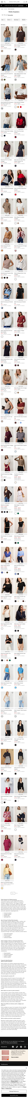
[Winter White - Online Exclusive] (2, 337)
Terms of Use (9, 1088)
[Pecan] (18, 107)
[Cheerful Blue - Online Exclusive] (2, 308)
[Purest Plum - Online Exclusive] (2, 166)
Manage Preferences (14, 1091)
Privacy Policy (14, 1081)
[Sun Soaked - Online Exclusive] (2, 888)
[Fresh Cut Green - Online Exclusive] (18, 513)
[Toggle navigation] (2, 2)
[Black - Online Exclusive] (5, 278)
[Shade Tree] (10, 660)
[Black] (7, 512)
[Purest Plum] (15, 137)
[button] (10, 15)
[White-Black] (2, 744)
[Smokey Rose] (7, 660)
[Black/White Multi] (15, 308)
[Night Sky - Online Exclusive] (2, 108)
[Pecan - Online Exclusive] (2, 51)
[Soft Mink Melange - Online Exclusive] (2, 80)
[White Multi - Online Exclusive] (2, 716)
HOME (2, 8)
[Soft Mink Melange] (2, 223)
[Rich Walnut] (23, 601)
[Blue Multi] (15, 451)
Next (26, 5)
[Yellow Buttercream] (18, 601)
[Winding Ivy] (7, 572)
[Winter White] (15, 107)
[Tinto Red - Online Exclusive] (15, 365)
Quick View (7, 43)
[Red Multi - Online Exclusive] (15, 194)
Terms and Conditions (12, 1042)
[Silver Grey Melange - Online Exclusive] (15, 80)
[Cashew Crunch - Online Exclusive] (18, 393)
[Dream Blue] (2, 572)
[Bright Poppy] (21, 107)
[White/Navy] (18, 482)
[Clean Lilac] (2, 831)
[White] (21, 601)
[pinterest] (22, 1046)
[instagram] (25, 1046)
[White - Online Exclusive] (15, 513)
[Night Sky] (5, 136)
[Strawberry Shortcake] (2, 860)
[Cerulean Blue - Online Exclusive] (2, 688)
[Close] (26, 1068)
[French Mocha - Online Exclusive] (15, 49)
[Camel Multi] (15, 482)
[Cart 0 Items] (26, 2)
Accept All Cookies (14, 1095)
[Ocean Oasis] (21, 423)
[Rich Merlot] (15, 423)
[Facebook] (14, 1046)
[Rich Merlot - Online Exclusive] (15, 250)
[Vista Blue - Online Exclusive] (15, 574)
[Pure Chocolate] (2, 512)
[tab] (3, 20)
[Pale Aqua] (10, 512)
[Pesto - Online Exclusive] (5, 80)
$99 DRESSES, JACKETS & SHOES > (14, 5)
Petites (5, 8)
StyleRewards (4, 1064)
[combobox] (22, 24)
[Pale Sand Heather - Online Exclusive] (2, 480)
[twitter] (18, 1046)
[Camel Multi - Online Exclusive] (2, 394)
